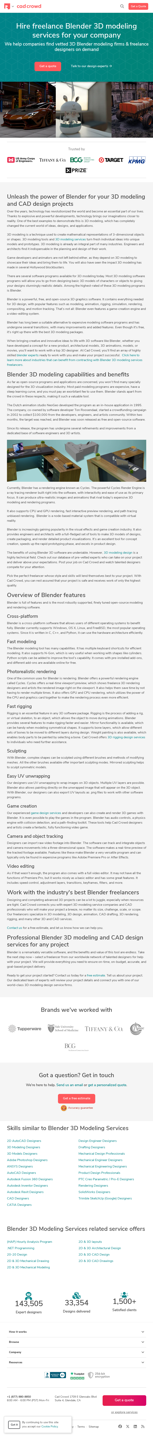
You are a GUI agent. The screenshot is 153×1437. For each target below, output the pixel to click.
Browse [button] (14, 1342)
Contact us (14, 928)
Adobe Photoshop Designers (27, 1160)
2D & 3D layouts (90, 1242)
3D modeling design (118, 552)
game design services (46, 813)
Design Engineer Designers (97, 1141)
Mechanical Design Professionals (101, 1153)
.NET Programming (20, 1248)
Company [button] (15, 1352)
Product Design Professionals (99, 1173)
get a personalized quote (107, 1085)
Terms (81, 1426)
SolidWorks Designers (94, 1192)
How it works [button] (18, 1332)
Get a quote (47, 66)
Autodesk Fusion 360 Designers (30, 1179)
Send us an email (69, 1085)
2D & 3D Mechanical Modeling (28, 1267)
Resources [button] (15, 1362)
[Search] (122, 6)
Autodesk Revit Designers (25, 1192)
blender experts (28, 355)
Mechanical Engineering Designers (102, 1166)
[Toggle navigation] (9, 6)
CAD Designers (18, 1198)
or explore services (124, 1412)
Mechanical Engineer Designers (100, 1160)
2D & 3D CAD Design (94, 1254)
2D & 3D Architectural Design (99, 1248)
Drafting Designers (91, 1147)
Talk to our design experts (90, 66)
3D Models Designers (22, 1153)
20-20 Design (17, 1254)
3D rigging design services (126, 737)
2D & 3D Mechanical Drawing (28, 1261)
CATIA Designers (19, 1205)
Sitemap (94, 1426)
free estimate (96, 975)
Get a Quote (138, 6)
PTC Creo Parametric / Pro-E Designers (106, 1179)
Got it (14, 1424)
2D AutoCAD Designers (24, 1141)
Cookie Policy (49, 1426)
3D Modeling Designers (23, 1147)
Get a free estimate (76, 1098)
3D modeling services (71, 239)
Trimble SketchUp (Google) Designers (105, 1198)
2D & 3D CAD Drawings (95, 1261)
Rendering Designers (93, 1185)
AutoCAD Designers (21, 1173)
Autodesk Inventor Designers (27, 1185)
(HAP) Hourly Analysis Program (29, 1242)
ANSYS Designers (20, 1166)
